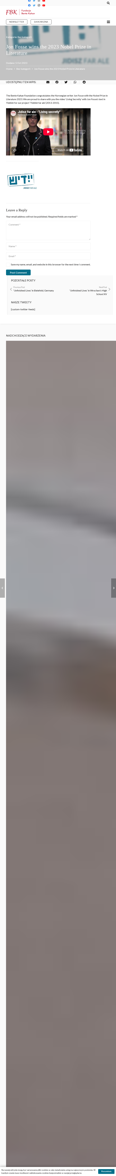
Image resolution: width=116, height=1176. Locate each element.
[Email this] (47, 82)
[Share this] (56, 82)
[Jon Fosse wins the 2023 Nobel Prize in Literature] (22, 182)
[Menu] (108, 22)
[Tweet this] (66, 82)
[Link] (20, 12)
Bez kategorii (25, 37)
